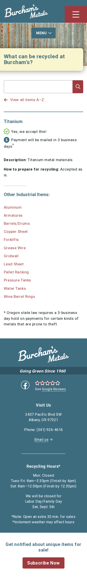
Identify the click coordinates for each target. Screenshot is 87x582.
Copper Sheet (16, 231)
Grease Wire (15, 248)
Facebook (25, 385)
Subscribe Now (43, 563)
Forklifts (11, 239)
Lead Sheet (14, 264)
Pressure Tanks (17, 280)
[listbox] (38, 95)
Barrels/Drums (17, 223)
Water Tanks (15, 288)
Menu (41, 33)
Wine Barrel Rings (19, 296)
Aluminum (13, 207)
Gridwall (11, 256)
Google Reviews (54, 389)
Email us (41, 439)
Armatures (13, 215)
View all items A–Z (27, 99)
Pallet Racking (16, 272)
